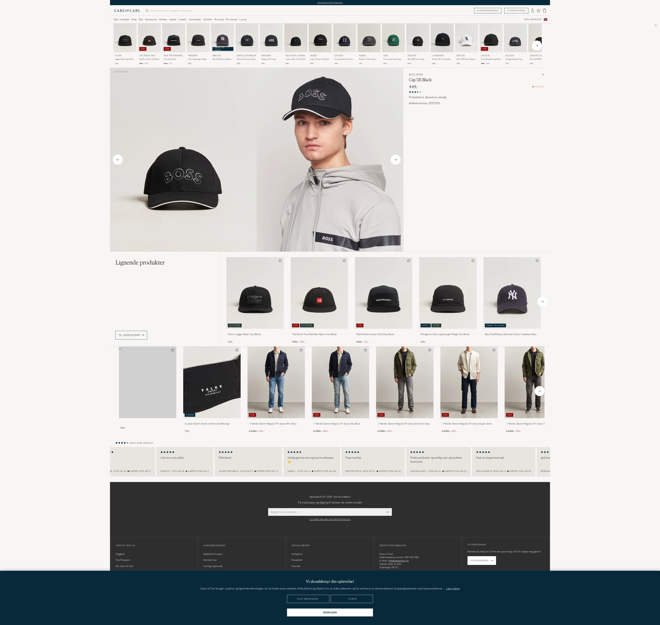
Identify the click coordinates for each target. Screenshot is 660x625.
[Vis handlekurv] (544, 10)
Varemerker (195, 19)
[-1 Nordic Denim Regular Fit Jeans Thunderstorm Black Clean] (533, 420)
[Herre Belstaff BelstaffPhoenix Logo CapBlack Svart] (417, 38)
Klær (134, 19)
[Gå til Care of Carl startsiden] (127, 10)
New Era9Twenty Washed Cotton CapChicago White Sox (466, 59)
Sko (141, 19)
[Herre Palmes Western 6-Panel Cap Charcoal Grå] (369, 38)
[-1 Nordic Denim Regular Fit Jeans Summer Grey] (404, 420)
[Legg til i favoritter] (279, 261)
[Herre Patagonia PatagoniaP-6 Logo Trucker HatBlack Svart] (271, 38)
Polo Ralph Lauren (295, 55)
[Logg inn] (532, 11)
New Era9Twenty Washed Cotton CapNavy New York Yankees (222, 59)
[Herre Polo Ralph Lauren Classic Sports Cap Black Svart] (295, 38)
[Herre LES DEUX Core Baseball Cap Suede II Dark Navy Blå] (344, 38)
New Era (216, 55)
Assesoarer (151, 19)
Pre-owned (231, 19)
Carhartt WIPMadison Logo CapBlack (538, 59)
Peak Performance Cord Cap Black (375, 334)
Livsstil (182, 19)
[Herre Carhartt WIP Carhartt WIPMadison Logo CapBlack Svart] (539, 38)
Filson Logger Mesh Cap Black (244, 334)
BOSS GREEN (416, 74)
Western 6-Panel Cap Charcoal (367, 59)
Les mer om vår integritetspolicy (330, 520)
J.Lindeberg (438, 55)
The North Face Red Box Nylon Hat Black (314, 334)
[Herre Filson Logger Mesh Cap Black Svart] (124, 38)
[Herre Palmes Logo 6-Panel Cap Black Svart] (320, 38)
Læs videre (453, 588)
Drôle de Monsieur (246, 55)
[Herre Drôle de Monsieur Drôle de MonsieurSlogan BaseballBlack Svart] (246, 38)
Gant (385, 55)
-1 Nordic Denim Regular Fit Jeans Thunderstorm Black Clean (532, 424)
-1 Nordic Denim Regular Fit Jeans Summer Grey (403, 423)
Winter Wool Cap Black (441, 59)
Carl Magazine (533, 19)
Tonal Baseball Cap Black (491, 59)
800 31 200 (395, 564)
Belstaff (412, 55)
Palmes (313, 55)
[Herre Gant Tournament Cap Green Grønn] (393, 38)
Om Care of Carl (125, 566)
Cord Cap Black (170, 59)
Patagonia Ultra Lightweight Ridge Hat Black (445, 334)
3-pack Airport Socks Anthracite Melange (207, 423)
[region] (330, 462)
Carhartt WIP (537, 55)
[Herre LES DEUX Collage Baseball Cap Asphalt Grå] (515, 38)
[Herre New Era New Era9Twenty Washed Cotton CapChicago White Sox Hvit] (466, 38)
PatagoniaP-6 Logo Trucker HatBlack (268, 59)
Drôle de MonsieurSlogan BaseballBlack (247, 59)
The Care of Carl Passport (330, 2)
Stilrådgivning (516, 10)
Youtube (296, 566)
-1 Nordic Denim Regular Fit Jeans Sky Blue (336, 423)
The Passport (123, 559)
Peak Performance (173, 55)
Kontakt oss (210, 559)
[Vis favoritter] (538, 10)
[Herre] (147, 382)
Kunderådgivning (487, 10)
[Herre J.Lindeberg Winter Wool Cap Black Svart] (442, 38)
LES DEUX (338, 55)
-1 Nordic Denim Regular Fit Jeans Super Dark (466, 423)
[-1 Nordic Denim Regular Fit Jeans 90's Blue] (276, 420)
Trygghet (120, 553)
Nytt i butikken (122, 19)
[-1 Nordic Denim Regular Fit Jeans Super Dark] (469, 420)
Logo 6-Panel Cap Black (319, 59)
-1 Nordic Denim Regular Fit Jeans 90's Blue (272, 423)
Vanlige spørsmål (213, 566)
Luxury (242, 19)
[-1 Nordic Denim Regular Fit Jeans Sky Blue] (340, 420)
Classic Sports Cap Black (295, 59)
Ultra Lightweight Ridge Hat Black (197, 59)
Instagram (297, 553)
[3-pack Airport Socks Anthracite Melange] (212, 420)
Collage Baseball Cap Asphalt (513, 59)
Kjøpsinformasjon (213, 553)
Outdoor (208, 19)
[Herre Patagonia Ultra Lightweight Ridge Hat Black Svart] (198, 38)
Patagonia (193, 55)
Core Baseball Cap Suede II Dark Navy (344, 59)
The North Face (147, 55)
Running (218, 19)
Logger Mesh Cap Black (124, 59)
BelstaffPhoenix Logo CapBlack (416, 59)
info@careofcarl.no (398, 560)
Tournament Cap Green (392, 59)
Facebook (297, 559)
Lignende (140, 262)
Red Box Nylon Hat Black (149, 59)
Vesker (173, 19)
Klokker (163, 19)
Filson (118, 55)
